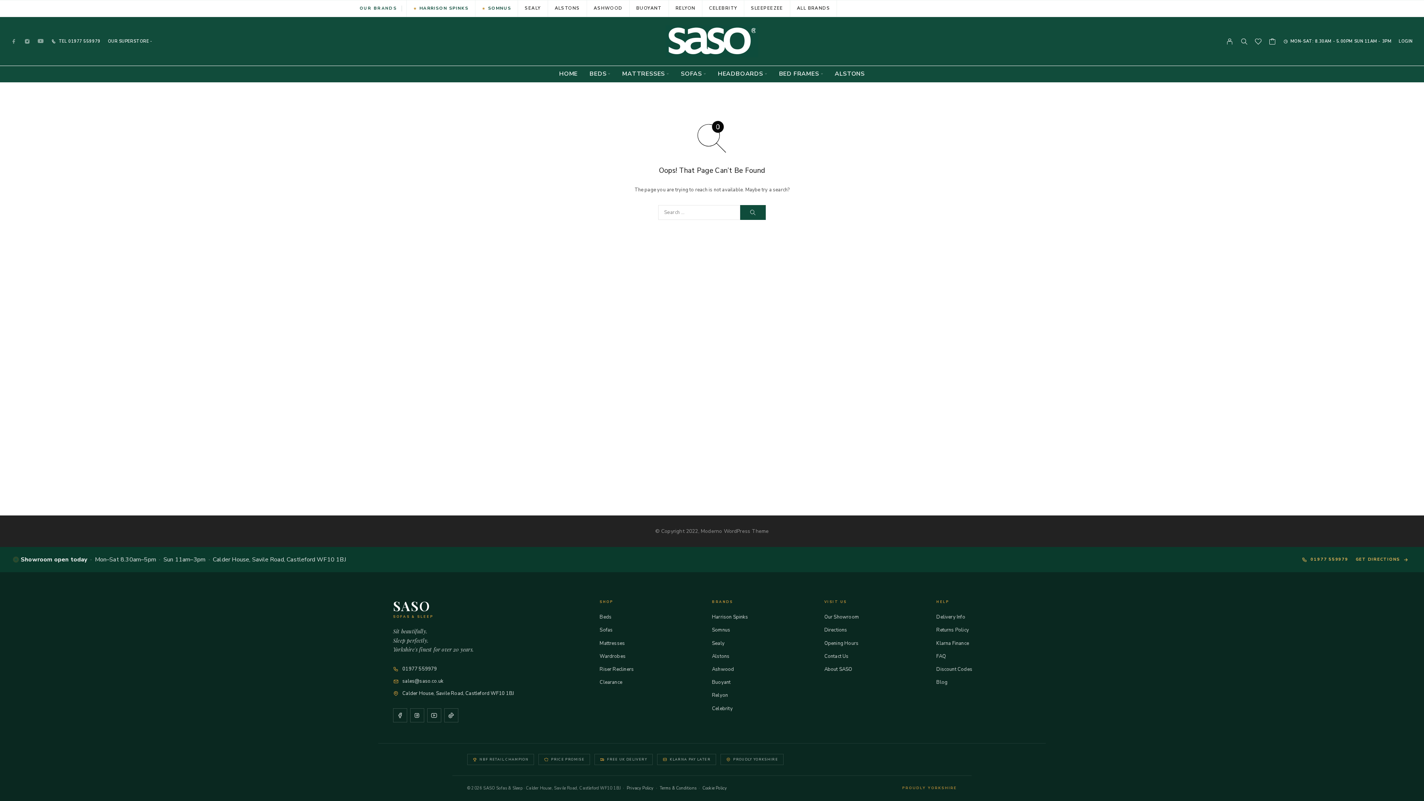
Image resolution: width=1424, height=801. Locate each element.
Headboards (740, 74)
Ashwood (608, 8)
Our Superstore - (130, 41)
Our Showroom (841, 617)
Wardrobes (613, 656)
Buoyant (649, 8)
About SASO (838, 669)
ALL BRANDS (813, 8)
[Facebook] (14, 41)
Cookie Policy (714, 788)
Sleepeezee (767, 8)
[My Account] (1230, 41)
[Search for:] (699, 212)
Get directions (1378, 559)
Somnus (499, 8)
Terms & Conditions (678, 788)
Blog (941, 682)
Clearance (611, 682)
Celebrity (723, 8)
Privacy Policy (640, 788)
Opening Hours (841, 643)
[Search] (1244, 41)
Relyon (686, 8)
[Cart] (1272, 42)
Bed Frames (799, 74)
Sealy (533, 8)
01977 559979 (83, 41)
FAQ (941, 656)
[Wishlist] (1258, 42)
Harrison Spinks (444, 8)
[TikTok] (451, 715)
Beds (598, 74)
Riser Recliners (617, 669)
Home (568, 74)
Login (1406, 41)
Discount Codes (954, 669)
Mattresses (643, 74)
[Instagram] (27, 41)
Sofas (691, 74)
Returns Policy (952, 630)
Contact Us (836, 656)
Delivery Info (950, 617)
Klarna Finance (952, 643)
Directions (835, 630)
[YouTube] (40, 41)
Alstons (567, 8)
